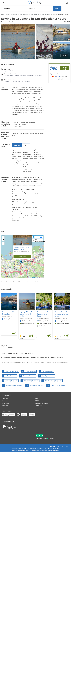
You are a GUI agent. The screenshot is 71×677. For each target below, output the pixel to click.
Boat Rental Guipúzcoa (36, 385)
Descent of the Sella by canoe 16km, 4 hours (43, 314)
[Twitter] (67, 447)
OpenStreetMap (35, 277)
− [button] (3, 239)
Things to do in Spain (6, 282)
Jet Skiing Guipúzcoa (11, 381)
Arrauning (10, 347)
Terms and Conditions (41, 403)
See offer (36, 237)
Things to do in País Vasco (19, 282)
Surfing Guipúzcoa (48, 371)
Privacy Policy (5, 405)
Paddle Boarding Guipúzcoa (53, 381)
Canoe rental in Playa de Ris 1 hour (9, 313)
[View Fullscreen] (3, 243)
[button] (67, 317)
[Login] (67, 3)
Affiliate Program (40, 401)
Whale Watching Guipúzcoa (14, 385)
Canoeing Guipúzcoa (29, 376)
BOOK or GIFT (64, 68)
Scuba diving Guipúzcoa (31, 381)
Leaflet (29, 277)
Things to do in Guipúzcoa (34, 282)
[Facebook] (63, 447)
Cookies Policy (39, 405)
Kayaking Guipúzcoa (48, 376)
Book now (22, 256)
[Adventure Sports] (34, 2)
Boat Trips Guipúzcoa (12, 371)
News (36, 398)
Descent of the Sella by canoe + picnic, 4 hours (61, 314)
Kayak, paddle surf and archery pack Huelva (26, 314)
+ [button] (3, 237)
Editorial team (6, 403)
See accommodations (40, 240)
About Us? (5, 398)
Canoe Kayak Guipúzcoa (58, 385)
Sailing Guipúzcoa (11, 376)
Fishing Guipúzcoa (30, 371)
